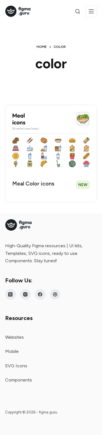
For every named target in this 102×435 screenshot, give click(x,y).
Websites (14, 337)
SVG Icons (16, 365)
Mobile (12, 351)
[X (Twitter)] (10, 294)
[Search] (77, 11)
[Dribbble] (55, 294)
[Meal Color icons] (51, 139)
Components (18, 380)
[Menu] (91, 11)
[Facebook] (40, 294)
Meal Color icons (33, 183)
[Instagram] (25, 294)
